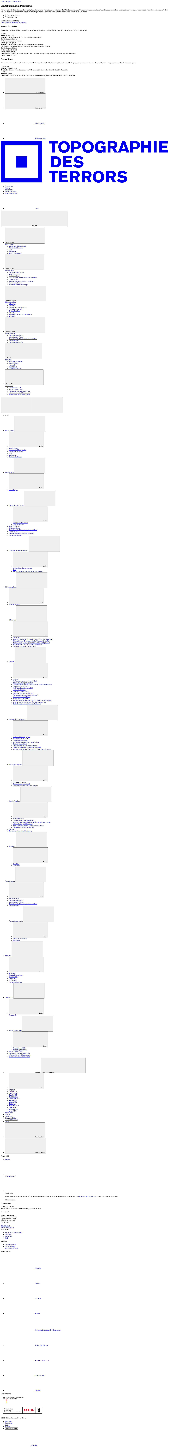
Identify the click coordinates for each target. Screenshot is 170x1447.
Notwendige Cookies (13, 15)
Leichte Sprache (10, 1246)
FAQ (6, 1238)
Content (14, 1)
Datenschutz (22, 22)
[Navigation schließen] (47, 405)
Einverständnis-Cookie (10, 50)
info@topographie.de (7, 1227)
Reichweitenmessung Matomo (12, 41)
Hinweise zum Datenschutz (87, 1196)
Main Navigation (6, 1)
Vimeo (5, 72)
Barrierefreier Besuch (11, 1248)
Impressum (15, 22)
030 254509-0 (5, 1226)
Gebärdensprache (10, 1176)
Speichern (15, 20)
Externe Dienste (12, 17)
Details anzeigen (6, 22)
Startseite (7, 1159)
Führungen (8, 1234)
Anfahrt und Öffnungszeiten (13, 1232)
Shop (4, 34)
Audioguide (8, 1236)
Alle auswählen (6, 20)
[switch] (25, 86)
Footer (19, 1)
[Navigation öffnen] (16, 405)
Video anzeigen (10, 1200)
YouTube (6, 66)
